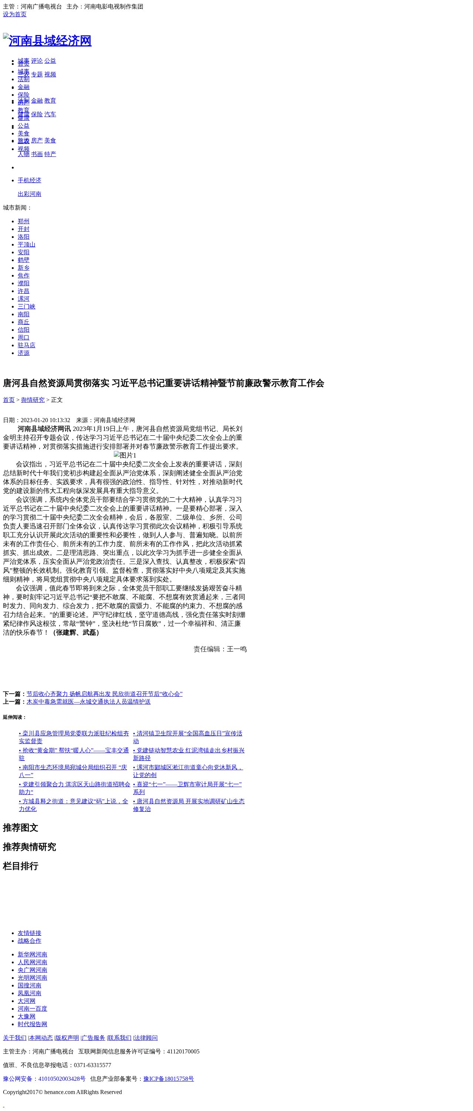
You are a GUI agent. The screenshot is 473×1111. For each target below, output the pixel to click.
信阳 (24, 330)
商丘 (24, 322)
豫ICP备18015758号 (168, 1079)
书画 (37, 154)
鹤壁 (24, 260)
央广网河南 (32, 970)
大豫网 (26, 1016)
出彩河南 (29, 194)
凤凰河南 (29, 993)
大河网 (26, 1001)
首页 (24, 64)
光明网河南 (32, 977)
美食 (50, 140)
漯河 (24, 299)
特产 (50, 154)
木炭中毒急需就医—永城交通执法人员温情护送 (89, 701)
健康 (24, 118)
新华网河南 (32, 954)
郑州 (24, 221)
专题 (37, 74)
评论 (37, 61)
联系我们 (120, 1038)
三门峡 (26, 306)
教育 (50, 100)
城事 (24, 71)
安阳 (24, 252)
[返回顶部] (3, 1104)
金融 (37, 100)
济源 (24, 353)
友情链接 (29, 933)
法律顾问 (146, 1038)
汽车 (50, 114)
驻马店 (26, 345)
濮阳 (24, 283)
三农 (24, 141)
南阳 (24, 314)
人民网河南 (32, 962)
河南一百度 (32, 1008)
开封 (24, 229)
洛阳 (24, 237)
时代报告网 (32, 1024)
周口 (24, 337)
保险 (37, 114)
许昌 (24, 291)
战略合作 (29, 941)
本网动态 (41, 1038)
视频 (50, 74)
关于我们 (15, 1038)
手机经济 (29, 180)
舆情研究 (33, 400)
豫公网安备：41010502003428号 (44, 1079)
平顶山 (26, 244)
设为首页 (15, 14)
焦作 (24, 275)
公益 (50, 61)
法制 (24, 79)
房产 (37, 140)
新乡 (24, 268)
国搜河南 (29, 985)
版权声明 (67, 1038)
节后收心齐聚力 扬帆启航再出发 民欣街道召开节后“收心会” (105, 694)
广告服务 (93, 1038)
